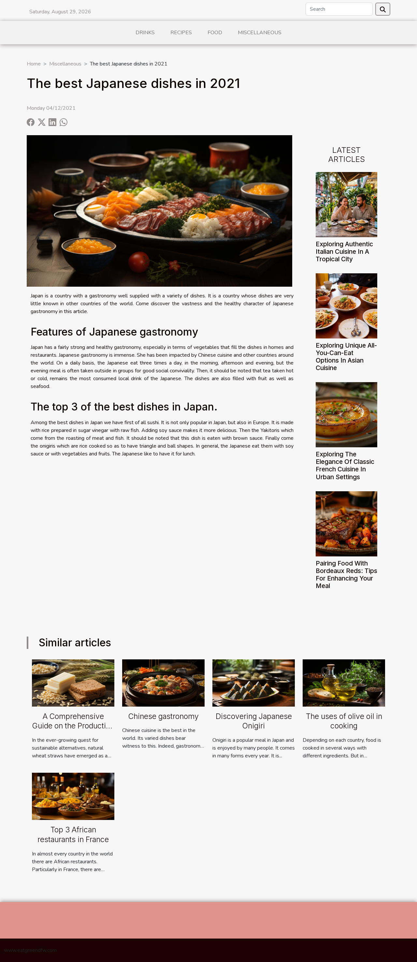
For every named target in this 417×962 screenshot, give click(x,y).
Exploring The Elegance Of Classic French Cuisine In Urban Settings (345, 465)
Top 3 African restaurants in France (73, 834)
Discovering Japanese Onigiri (254, 721)
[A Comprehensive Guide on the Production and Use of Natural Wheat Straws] (73, 682)
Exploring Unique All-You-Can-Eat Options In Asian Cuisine (346, 356)
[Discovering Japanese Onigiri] (253, 682)
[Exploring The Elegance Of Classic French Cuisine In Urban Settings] (346, 414)
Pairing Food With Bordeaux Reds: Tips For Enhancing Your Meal (346, 574)
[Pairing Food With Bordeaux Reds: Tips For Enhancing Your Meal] (346, 523)
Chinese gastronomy (163, 716)
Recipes (181, 32)
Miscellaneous (259, 32)
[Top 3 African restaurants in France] (73, 795)
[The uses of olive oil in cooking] (344, 682)
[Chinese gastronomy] (163, 682)
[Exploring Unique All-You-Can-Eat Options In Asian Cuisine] (346, 305)
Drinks (145, 32)
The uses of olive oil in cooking (344, 721)
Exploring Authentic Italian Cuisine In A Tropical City (344, 251)
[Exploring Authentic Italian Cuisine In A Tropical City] (346, 204)
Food (215, 32)
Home (34, 63)
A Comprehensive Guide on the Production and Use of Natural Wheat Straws (73, 731)
